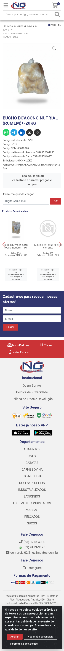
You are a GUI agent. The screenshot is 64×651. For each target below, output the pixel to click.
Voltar (55, 25)
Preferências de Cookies (23, 643)
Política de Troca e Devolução (32, 399)
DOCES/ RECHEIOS (32, 483)
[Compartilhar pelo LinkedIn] (21, 132)
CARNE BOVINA (32, 469)
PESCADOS (32, 516)
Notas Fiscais (20, 352)
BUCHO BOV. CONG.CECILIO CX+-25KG (48, 246)
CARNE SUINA (32, 476)
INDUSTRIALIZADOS (32, 489)
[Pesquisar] (57, 14)
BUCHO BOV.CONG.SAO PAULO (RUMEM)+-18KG (16, 246)
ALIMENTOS (32, 449)
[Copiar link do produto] (37, 132)
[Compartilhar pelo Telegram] (13, 132)
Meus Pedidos (20, 345)
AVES (32, 456)
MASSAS (32, 510)
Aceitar (14, 636)
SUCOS (32, 523)
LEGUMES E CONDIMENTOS (32, 503)
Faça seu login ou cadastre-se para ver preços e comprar (32, 180)
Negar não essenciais (40, 636)
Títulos (48, 345)
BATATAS (32, 463)
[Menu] (6, 5)
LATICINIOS (32, 496)
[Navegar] (3, 244)
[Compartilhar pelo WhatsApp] (6, 132)
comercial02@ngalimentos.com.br (34, 552)
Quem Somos (32, 385)
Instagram (34, 568)
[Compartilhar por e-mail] (29, 132)
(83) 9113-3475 (34, 547)
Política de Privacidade (32, 392)
